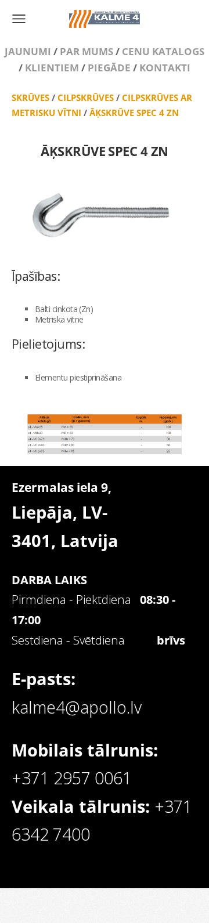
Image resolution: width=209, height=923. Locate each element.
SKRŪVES (30, 97)
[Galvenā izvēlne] (19, 19)
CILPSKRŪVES (85, 97)
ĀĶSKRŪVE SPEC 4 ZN (134, 112)
